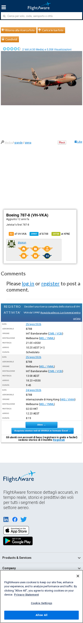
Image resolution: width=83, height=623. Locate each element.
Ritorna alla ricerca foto (20, 30)
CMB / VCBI (55, 333)
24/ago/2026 (33, 390)
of (39, 233)
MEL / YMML (47, 338)
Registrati (59, 439)
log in (28, 283)
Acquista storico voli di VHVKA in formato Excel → (42, 430)
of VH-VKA (18, 233)
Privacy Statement (26, 594)
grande (18, 142)
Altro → (41, 424)
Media (8, 142)
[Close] (78, 576)
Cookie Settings (41, 603)
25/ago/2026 (33, 324)
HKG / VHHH (68, 399)
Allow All (41, 615)
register (50, 283)
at (61, 233)
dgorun (22, 242)
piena (28, 142)
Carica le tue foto (52, 30)
